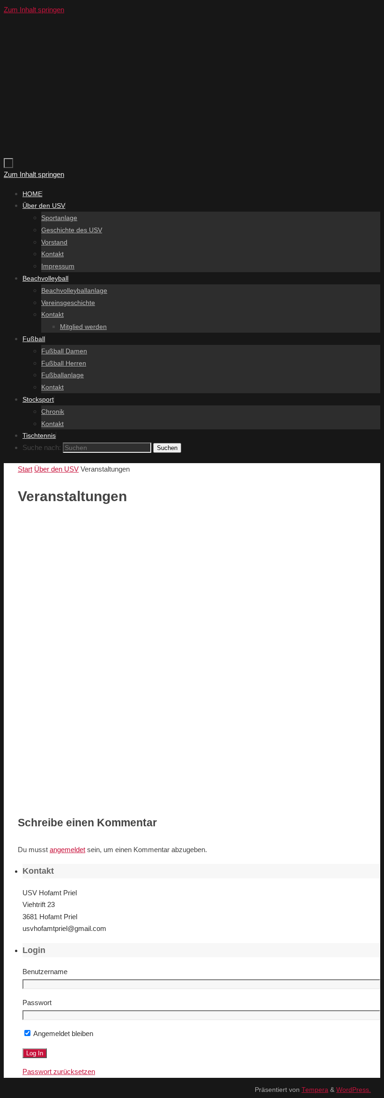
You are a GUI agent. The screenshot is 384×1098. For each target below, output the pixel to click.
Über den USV (56, 469)
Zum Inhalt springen (34, 10)
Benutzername (44, 972)
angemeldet (67, 850)
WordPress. (353, 1089)
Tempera (315, 1089)
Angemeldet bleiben (62, 1033)
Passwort (37, 1002)
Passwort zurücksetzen (58, 1071)
